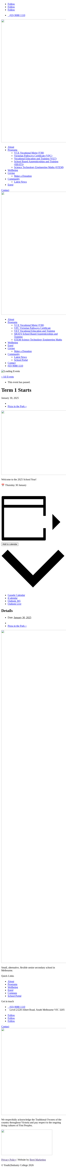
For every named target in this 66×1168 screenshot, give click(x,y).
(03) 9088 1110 (15, 365)
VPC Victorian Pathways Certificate (32, 328)
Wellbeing (13, 170)
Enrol (10, 184)
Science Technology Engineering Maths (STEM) (39, 167)
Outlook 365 (14, 601)
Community (14, 179)
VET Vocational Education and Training (34, 331)
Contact (5, 190)
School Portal (21, 360)
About (11, 147)
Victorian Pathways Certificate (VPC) (33, 155)
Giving (11, 173)
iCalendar (12, 598)
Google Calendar (16, 595)
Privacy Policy (8, 1159)
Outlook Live (14, 603)
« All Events (7, 376)
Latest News (20, 181)
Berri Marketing (38, 1159)
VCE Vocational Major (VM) (29, 152)
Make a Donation (23, 176)
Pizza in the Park (17, 406)
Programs (12, 150)
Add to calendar (10, 544)
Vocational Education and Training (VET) (35, 158)
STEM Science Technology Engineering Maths (38, 339)
